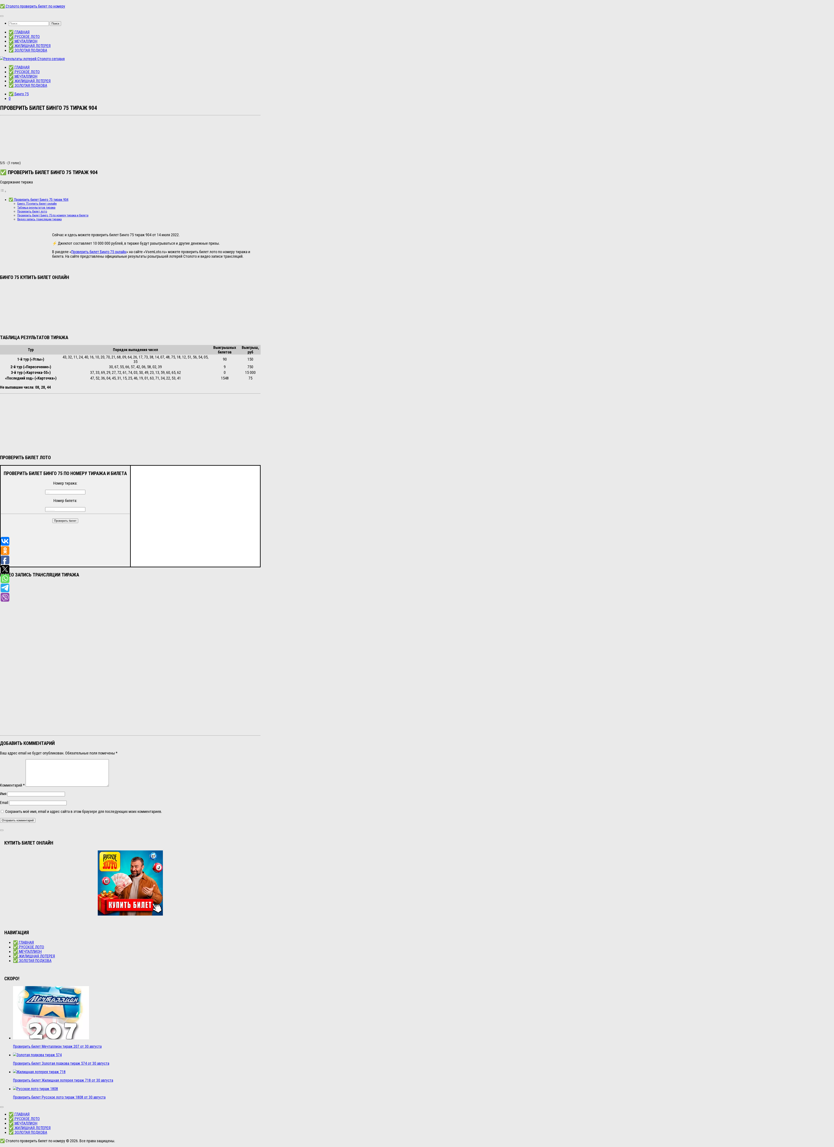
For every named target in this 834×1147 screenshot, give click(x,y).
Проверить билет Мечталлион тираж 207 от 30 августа (57, 1046)
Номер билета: (65, 500)
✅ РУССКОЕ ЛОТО (24, 36)
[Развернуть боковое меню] (1, 830)
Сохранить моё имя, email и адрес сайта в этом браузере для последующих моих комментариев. (83, 811)
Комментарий (12, 785)
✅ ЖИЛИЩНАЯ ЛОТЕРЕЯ (30, 45)
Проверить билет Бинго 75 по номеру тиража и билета (52, 215)
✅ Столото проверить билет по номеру (32, 6)
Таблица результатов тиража (36, 208)
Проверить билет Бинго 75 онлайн (98, 251)
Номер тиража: (65, 483)
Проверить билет (65, 520)
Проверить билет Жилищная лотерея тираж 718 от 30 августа (63, 1080)
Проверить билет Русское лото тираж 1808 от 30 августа (59, 1097)
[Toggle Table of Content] (3, 191)
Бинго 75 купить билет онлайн (37, 204)
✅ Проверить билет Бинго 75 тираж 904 (38, 200)
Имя (3, 793)
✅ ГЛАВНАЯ (19, 32)
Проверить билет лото (32, 211)
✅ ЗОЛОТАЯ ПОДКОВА (28, 50)
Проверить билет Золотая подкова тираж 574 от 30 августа (61, 1063)
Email (4, 802)
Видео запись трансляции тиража (39, 219)
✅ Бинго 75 (19, 94)
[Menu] (1, 16)
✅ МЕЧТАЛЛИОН (23, 41)
